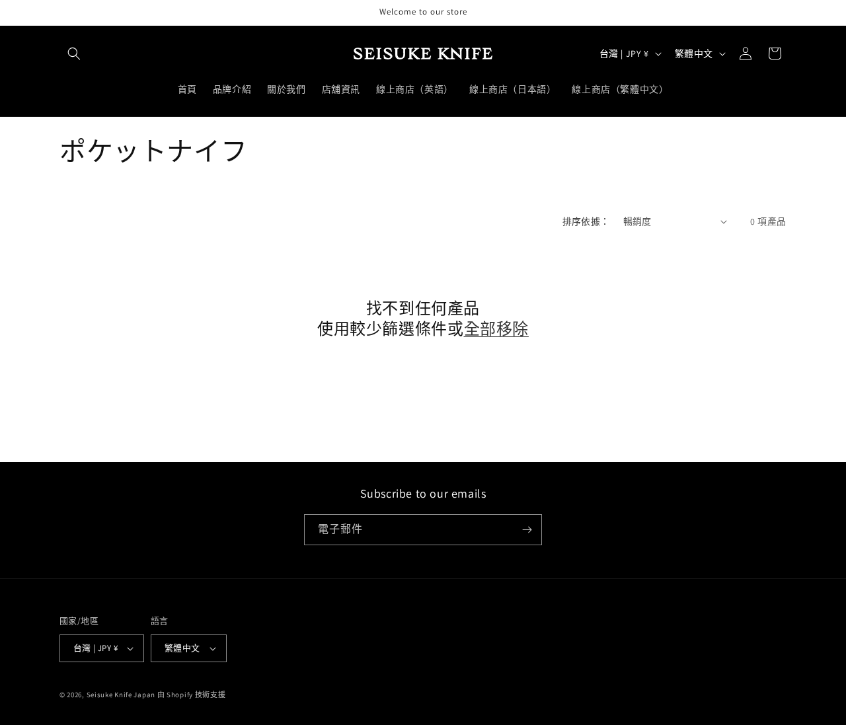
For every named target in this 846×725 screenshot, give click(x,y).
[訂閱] (526, 529)
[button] (74, 53)
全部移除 (496, 329)
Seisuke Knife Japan (121, 694)
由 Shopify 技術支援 (191, 694)
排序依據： (586, 221)
